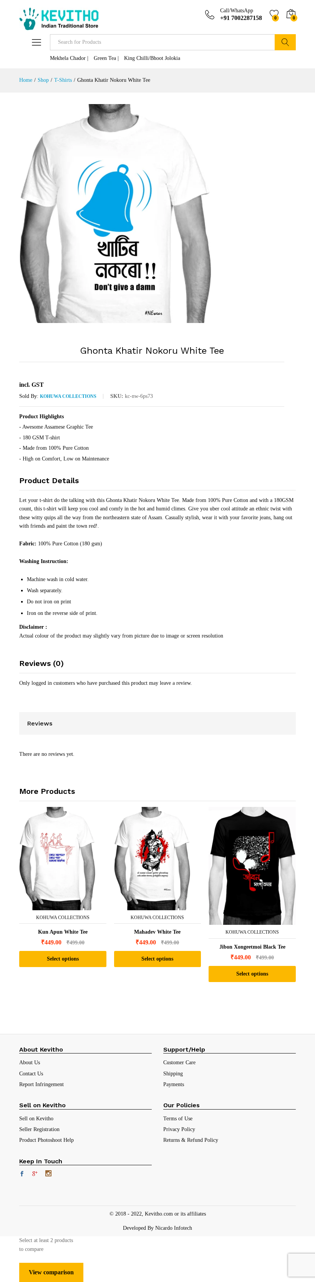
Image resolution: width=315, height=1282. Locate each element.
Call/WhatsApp (236, 10)
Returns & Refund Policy (190, 1140)
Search (285, 42)
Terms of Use (177, 1118)
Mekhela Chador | (69, 58)
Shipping (173, 1074)
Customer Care (179, 1062)
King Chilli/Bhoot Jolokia (152, 58)
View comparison (51, 1272)
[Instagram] (48, 1174)
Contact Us (31, 1074)
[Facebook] (21, 1174)
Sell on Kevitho (36, 1118)
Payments (173, 1084)
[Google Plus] (34, 1174)
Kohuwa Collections (68, 396)
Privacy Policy (179, 1129)
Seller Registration (39, 1129)
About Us (29, 1062)
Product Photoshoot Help (46, 1140)
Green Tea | (106, 58)
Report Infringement (41, 1084)
